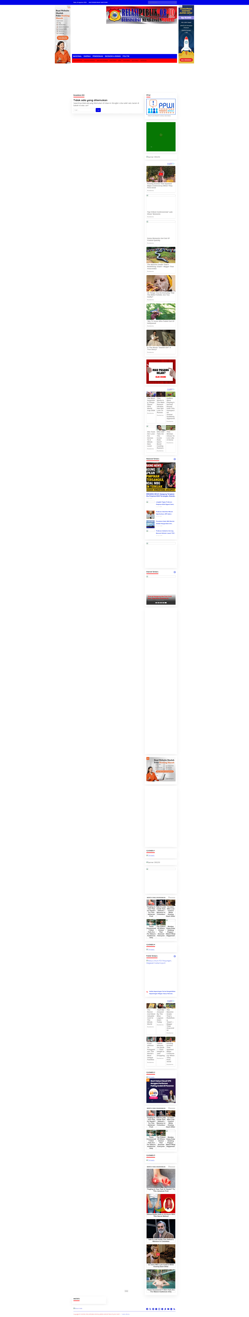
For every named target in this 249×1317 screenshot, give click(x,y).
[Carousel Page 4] (163, 602)
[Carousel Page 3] (161, 602)
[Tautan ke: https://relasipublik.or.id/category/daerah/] (175, 572)
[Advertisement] (141, 39)
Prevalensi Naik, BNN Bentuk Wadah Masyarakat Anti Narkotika (165, 522)
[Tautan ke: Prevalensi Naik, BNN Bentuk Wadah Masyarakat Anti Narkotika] (150, 524)
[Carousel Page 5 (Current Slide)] (166, 602)
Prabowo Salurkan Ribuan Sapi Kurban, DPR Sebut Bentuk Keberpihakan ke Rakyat (164, 513)
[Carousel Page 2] (159, 602)
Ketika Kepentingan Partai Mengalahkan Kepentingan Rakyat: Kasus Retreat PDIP (162, 993)
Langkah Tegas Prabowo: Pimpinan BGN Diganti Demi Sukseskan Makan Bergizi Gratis (165, 503)
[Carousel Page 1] (156, 602)
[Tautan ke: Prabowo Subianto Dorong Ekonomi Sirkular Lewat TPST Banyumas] (150, 533)
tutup (68, 6)
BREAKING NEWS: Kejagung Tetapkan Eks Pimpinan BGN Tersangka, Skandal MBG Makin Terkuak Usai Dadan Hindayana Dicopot (160, 495)
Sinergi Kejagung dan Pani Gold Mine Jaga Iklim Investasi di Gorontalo (160, 597)
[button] (175, 2)
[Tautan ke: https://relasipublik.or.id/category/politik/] (175, 956)
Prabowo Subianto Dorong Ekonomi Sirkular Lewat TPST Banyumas (165, 532)
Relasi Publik (79, 28)
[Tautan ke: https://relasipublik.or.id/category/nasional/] (175, 459)
